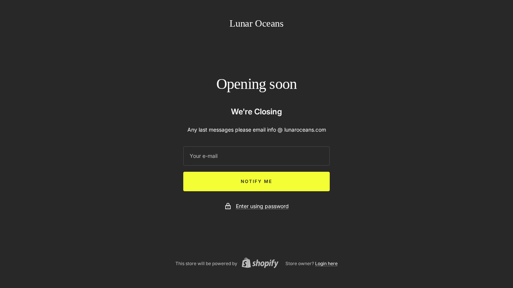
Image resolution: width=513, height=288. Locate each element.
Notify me (256, 181)
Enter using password (262, 206)
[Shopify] (258, 264)
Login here (326, 263)
